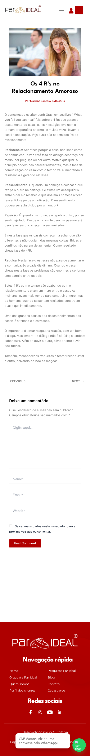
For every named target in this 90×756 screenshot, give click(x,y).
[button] (62, 8)
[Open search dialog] (79, 10)
